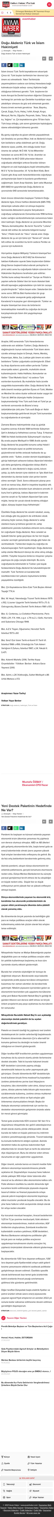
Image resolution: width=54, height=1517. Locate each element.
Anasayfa (7, 51)
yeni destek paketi (34, 1311)
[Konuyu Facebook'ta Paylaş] (4, 65)
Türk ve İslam (32, 705)
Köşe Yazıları (17, 51)
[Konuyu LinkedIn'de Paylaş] (22, 65)
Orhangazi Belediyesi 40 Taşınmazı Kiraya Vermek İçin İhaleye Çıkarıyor (33, 12)
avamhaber (29, 19)
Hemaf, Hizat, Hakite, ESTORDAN (17, 1337)
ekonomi (13, 1311)
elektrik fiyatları (22, 1311)
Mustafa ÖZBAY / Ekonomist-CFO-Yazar (35, 783)
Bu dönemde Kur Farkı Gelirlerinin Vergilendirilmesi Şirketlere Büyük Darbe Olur (25, 1384)
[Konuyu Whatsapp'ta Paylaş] (16, 65)
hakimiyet (23, 705)
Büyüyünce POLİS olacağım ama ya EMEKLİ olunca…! (26, 1371)
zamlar (44, 1311)
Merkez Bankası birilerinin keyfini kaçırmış (21, 1360)
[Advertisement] (27, 740)
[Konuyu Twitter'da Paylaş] (10, 65)
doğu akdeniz (15, 705)
